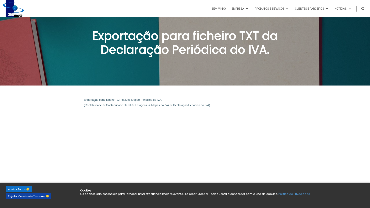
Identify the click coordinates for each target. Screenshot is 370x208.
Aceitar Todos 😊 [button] (18, 189)
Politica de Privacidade (294, 194)
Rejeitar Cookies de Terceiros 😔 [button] (28, 196)
